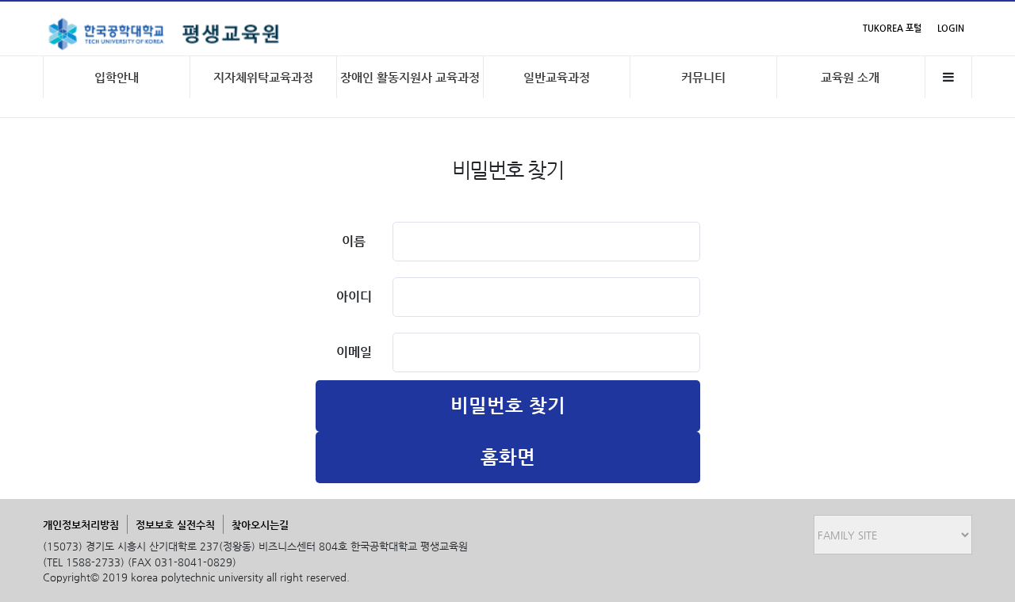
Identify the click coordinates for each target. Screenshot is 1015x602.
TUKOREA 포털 (892, 28)
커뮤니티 (703, 77)
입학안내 (116, 77)
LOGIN (950, 28)
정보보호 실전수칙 (175, 525)
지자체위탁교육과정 (263, 77)
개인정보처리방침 (81, 525)
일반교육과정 (556, 77)
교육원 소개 (850, 77)
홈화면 (508, 457)
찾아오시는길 (260, 525)
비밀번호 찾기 (507, 405)
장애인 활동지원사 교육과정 (410, 77)
